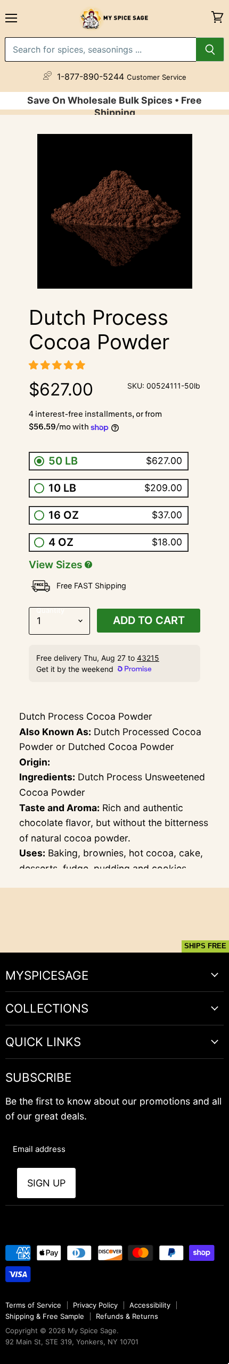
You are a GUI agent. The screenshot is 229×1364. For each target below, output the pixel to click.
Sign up (46, 1183)
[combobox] (100, 49)
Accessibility (149, 1305)
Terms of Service (33, 1305)
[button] (58, 365)
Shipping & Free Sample (44, 1316)
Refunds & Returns (127, 1316)
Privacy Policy (95, 1305)
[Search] (210, 49)
